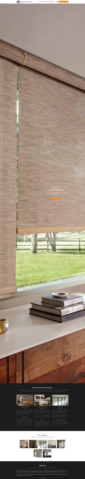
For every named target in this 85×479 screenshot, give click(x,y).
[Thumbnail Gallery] (24, 444)
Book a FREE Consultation (63, 1)
